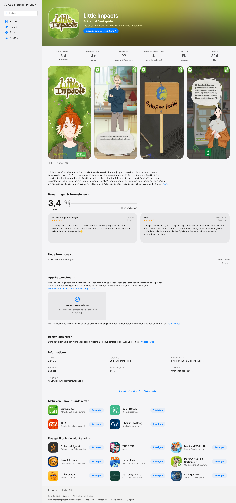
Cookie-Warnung (117, 500)
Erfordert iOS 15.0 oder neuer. (186, 360)
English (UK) (67, 490)
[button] (20, 21)
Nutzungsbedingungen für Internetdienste (65, 500)
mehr (165, 184)
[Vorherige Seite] (45, 112)
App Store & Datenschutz (96, 500)
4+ (111, 370)
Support (130, 500)
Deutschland (53, 490)
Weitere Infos (173, 323)
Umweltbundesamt (180, 370)
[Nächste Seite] (233, 112)
